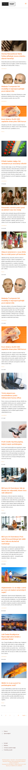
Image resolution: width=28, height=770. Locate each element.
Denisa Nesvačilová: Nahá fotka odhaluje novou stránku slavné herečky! (13, 56)
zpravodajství (4, 68)
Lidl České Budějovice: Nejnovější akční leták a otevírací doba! (10, 637)
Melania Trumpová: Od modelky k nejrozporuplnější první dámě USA (12, 89)
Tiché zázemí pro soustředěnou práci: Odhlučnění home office (11, 395)
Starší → (24, 715)
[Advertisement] (14, 22)
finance (2, 131)
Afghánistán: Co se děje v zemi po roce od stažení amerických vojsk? (13, 590)
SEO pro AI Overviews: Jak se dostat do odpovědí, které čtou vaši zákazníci (13, 490)
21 (18, 715)
